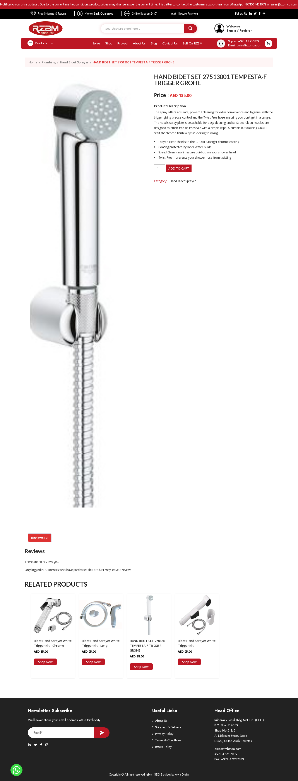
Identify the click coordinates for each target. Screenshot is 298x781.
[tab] (39, 537)
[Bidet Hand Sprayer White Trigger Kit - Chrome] (53, 614)
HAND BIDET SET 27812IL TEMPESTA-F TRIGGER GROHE (147, 645)
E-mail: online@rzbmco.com (244, 45)
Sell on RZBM (192, 43)
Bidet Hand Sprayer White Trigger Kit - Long (101, 643)
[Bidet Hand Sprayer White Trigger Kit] (197, 614)
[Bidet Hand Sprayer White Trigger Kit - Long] (101, 614)
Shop (108, 43)
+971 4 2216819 (225, 754)
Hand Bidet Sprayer (74, 62)
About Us (139, 43)
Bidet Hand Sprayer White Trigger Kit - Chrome (53, 643)
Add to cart (178, 168)
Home (95, 43)
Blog (154, 43)
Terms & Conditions (168, 740)
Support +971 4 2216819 (243, 41)
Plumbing (48, 62)
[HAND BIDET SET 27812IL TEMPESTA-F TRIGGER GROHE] (149, 614)
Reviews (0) (39, 538)
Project (122, 43)
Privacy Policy (164, 733)
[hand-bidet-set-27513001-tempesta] (84, 300)
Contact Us (170, 43)
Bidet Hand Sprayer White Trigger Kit (197, 643)
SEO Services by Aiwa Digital (171, 774)
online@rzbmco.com (227, 748)
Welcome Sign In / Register (239, 28)
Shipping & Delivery (168, 727)
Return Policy (163, 746)
